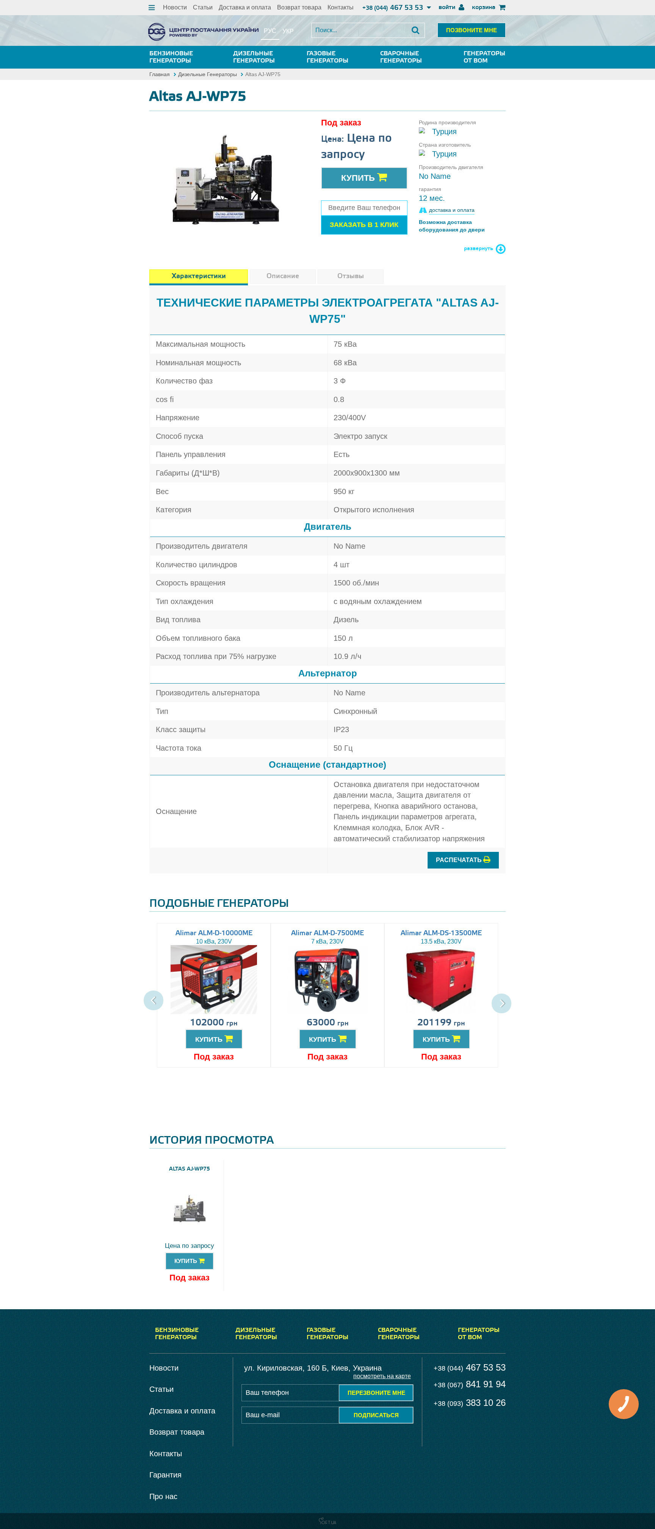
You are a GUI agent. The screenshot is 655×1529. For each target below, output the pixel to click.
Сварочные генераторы (401, 57)
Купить (359, 178)
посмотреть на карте (382, 1376)
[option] (225, 181)
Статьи (203, 7)
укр (288, 31)
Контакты (341, 7)
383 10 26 (470, 1403)
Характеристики (199, 276)
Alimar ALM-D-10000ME (214, 933)
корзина (484, 7)
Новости (175, 7)
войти (448, 7)
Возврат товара (299, 7)
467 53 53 (393, 8)
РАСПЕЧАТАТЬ (459, 860)
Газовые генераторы (327, 57)
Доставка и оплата (245, 7)
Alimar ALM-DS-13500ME (441, 933)
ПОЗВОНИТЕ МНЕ (471, 30)
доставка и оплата (452, 210)
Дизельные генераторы (254, 57)
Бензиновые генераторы (171, 57)
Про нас (163, 1496)
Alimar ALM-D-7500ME (327, 933)
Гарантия (165, 1475)
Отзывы (350, 276)
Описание (282, 276)
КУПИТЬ (209, 1039)
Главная (159, 74)
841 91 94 (470, 1384)
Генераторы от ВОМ (484, 57)
